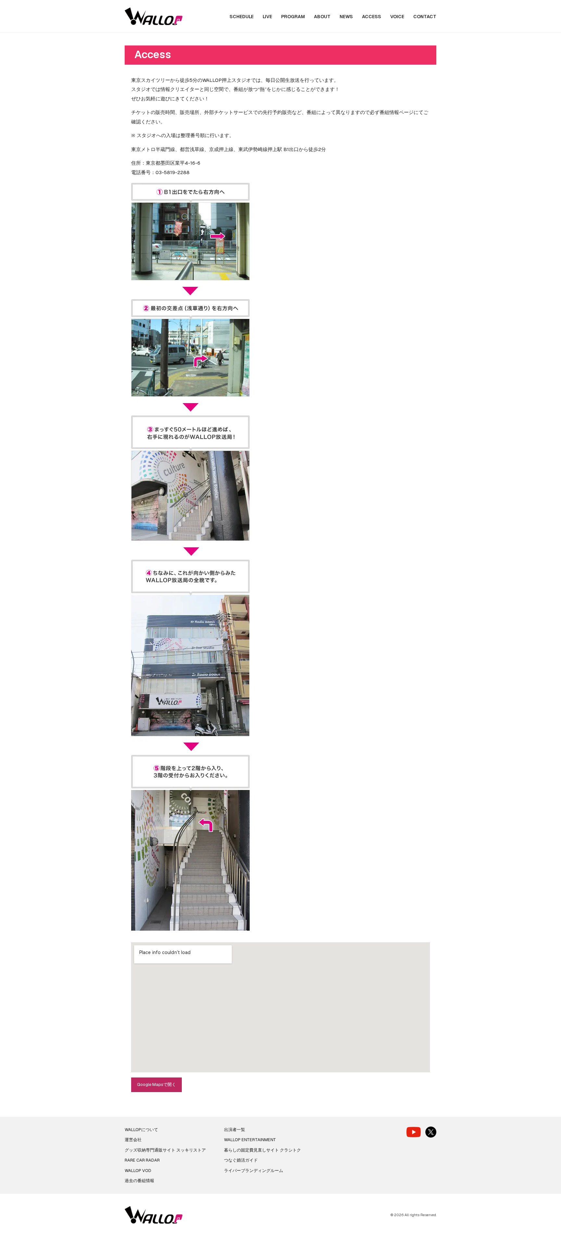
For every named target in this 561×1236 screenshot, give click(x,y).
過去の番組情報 (139, 1180)
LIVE (267, 16)
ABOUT (322, 16)
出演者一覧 (234, 1129)
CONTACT (424, 16)
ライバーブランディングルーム (253, 1170)
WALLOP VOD (138, 1170)
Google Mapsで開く (156, 1084)
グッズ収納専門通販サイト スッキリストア (165, 1150)
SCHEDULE (242, 16)
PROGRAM (293, 16)
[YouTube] (413, 1132)
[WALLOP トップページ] (153, 16)
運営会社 (133, 1139)
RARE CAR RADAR (142, 1160)
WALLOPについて (141, 1129)
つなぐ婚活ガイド (241, 1160)
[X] (430, 1132)
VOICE (397, 16)
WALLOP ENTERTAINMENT (250, 1139)
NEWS (346, 16)
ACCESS (371, 16)
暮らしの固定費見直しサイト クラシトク (262, 1150)
